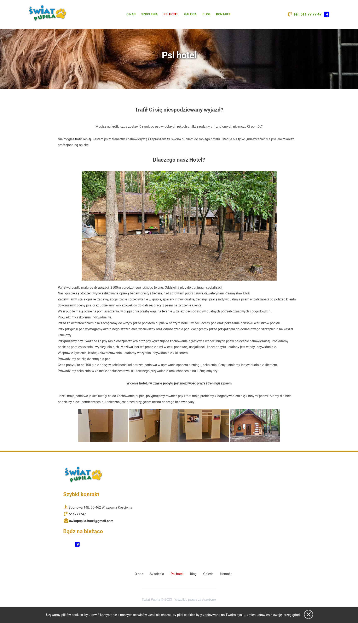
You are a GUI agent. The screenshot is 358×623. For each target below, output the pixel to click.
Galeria (190, 14)
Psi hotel (170, 14)
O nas (130, 14)
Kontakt (223, 14)
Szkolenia (149, 14)
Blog (206, 14)
